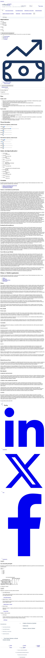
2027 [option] (4, 573)
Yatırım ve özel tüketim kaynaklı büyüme (10, 185)
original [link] (29, 34)
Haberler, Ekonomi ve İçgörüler (29, 623)
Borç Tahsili (5, 279)
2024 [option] (4, 570)
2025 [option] (4, 571)
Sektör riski (6, 37)
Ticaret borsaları (7, 36)
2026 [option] (4, 572)
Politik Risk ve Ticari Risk (7, 631)
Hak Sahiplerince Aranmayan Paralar (22, 652)
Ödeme (4, 278)
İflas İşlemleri (5, 281)
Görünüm (5, 39)
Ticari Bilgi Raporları (6, 629)
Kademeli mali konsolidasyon (8, 186)
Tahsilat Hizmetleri (6, 633)
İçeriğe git (2, 1)
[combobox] (22, 88)
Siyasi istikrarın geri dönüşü (7, 187)
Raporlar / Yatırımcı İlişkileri (29, 628)
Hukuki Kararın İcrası (6, 280)
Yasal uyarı (22, 647)
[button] (2, 10)
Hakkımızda (25, 625)
